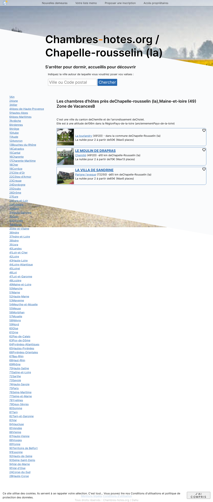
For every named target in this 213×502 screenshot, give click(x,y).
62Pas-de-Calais (19, 336)
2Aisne (13, 100)
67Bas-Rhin (16, 356)
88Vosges (15, 440)
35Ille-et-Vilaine (19, 228)
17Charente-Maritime (22, 160)
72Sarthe (15, 376)
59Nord (14, 324)
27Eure (13, 196)
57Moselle (15, 316)
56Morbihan (16, 312)
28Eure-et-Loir (18, 200)
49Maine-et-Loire (20, 284)
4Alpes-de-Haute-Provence (26, 108)
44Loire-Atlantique (21, 264)
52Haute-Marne (19, 296)
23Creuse (15, 180)
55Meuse (15, 308)
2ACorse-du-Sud (19, 472)
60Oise (13, 328)
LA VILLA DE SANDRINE (94, 170)
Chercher (107, 82)
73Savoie (15, 380)
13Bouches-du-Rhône (22, 144)
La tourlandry (83, 135)
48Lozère (15, 280)
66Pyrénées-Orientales (23, 352)
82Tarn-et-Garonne (21, 416)
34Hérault (15, 224)
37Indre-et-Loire (19, 236)
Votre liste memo (86, 3)
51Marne (14, 292)
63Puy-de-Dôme (19, 340)
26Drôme (15, 192)
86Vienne (15, 432)
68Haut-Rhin (17, 360)
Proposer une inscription (120, 3)
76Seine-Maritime (20, 392)
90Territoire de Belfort (23, 448)
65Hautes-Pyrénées (21, 348)
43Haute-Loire (18, 260)
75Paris (14, 388)
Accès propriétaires (156, 3)
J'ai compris (198, 495)
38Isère (14, 240)
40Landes (15, 248)
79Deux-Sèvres (19, 404)
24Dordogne (17, 184)
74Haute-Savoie (19, 384)
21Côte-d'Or (17, 172)
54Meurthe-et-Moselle (23, 304)
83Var (13, 420)
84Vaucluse (16, 424)
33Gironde (16, 220)
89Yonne (14, 444)
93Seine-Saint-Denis (22, 460)
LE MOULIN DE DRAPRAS (95, 151)
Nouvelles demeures (54, 3)
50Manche (15, 288)
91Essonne (16, 452)
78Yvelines (16, 400)
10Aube (14, 132)
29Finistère (16, 204)
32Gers (13, 216)
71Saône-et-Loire (20, 372)
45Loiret (14, 268)
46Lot (13, 272)
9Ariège (14, 128)
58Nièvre (15, 320)
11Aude (13, 136)
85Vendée (15, 428)
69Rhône (14, 364)
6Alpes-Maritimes (20, 116)
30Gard (14, 208)
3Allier (13, 104)
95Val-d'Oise (17, 468)
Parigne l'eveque (85, 174)
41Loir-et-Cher (18, 252)
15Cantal (14, 152)
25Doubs (15, 188)
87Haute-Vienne (19, 436)
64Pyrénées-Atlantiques (24, 344)
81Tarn (13, 412)
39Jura (13, 244)
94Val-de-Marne (19, 464)
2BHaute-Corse (19, 476)
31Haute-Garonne (20, 212)
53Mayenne (16, 300)
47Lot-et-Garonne (20, 276)
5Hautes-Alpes (18, 112)
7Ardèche (15, 120)
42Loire (14, 256)
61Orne (13, 332)
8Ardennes (16, 124)
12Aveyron (15, 140)
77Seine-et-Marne (20, 396)
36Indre (14, 232)
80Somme (15, 408)
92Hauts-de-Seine (20, 456)
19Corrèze (15, 168)
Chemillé (80, 155)
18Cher (13, 164)
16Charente (16, 156)
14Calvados (16, 148)
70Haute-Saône (19, 368)
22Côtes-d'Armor (20, 176)
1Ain (11, 96)
